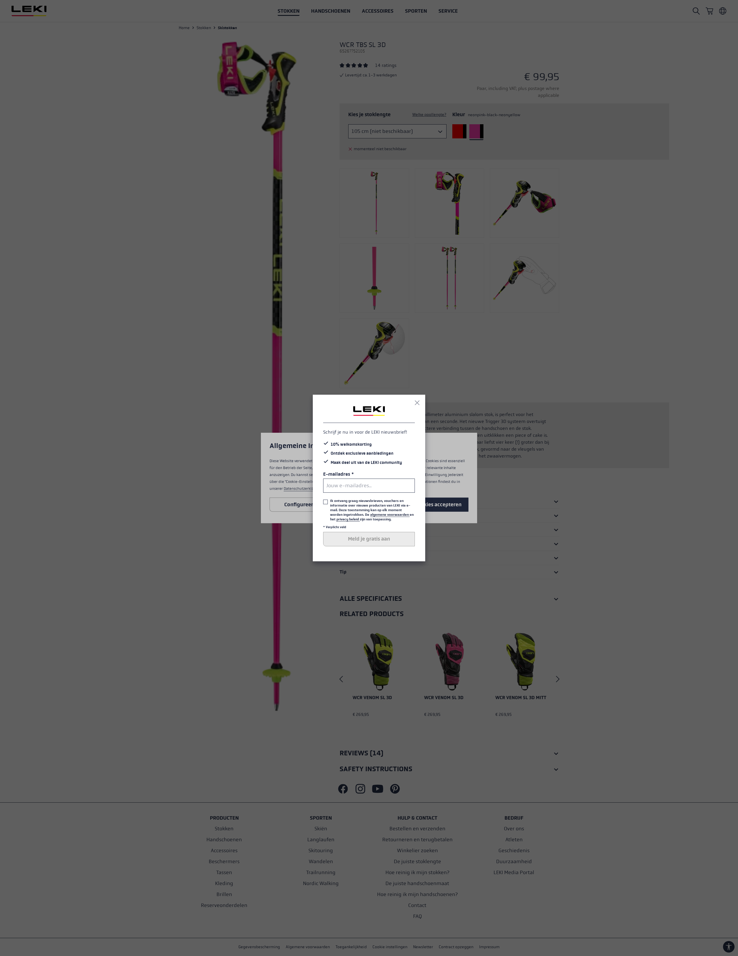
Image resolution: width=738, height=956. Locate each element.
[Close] (417, 402)
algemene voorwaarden (390, 515)
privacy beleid (348, 519)
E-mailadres (338, 474)
